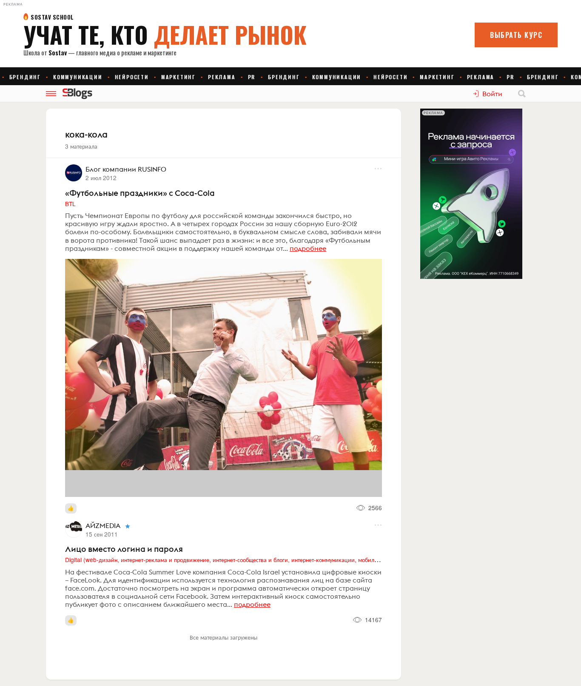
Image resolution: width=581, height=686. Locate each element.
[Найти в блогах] (522, 94)
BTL (70, 203)
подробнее (308, 248)
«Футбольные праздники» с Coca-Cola (140, 193)
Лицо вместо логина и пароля (124, 549)
